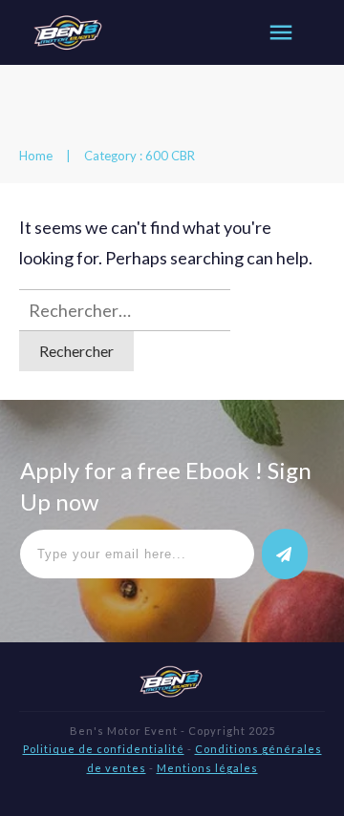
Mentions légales (207, 768)
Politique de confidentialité (103, 749)
